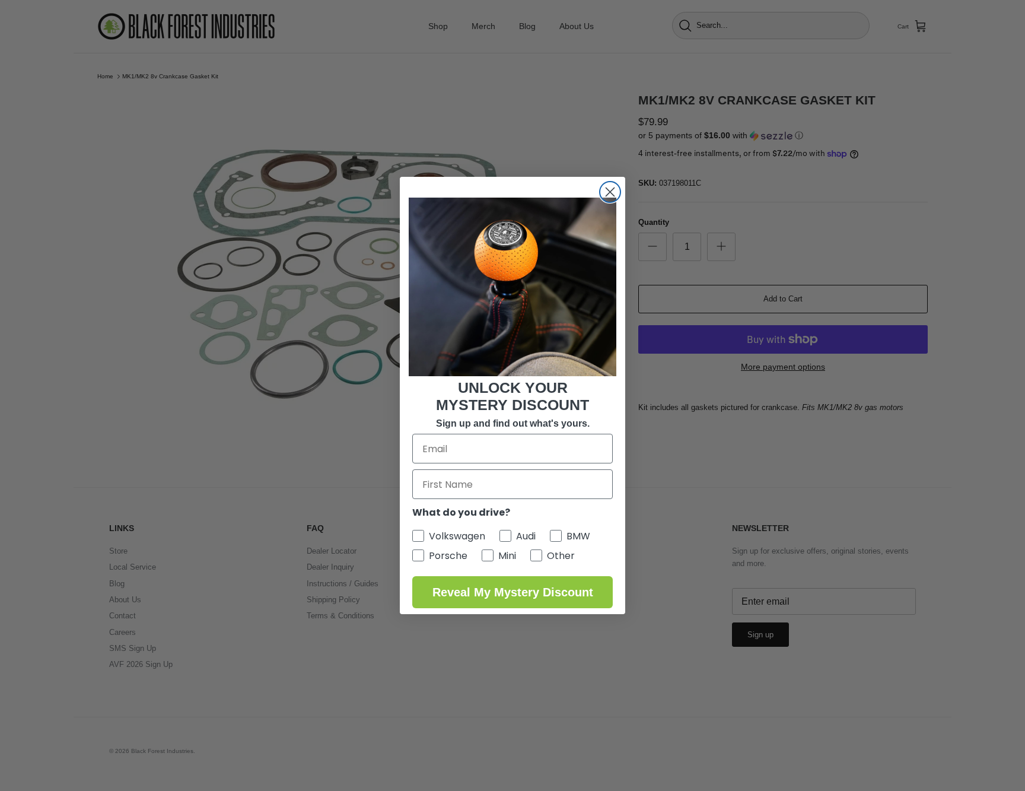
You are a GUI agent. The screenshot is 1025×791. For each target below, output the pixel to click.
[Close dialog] (610, 192)
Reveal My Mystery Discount (512, 592)
